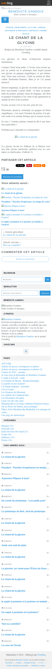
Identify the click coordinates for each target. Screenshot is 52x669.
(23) (7, 425)
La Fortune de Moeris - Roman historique (20, 380)
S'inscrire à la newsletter (12, 176)
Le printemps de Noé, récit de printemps (23, 511)
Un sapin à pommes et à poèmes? (20, 612)
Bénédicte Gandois (26, 11)
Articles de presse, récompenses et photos (20, 366)
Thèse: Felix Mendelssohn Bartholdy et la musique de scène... (25, 411)
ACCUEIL (6, 363)
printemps (20, 27)
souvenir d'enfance (16, 30)
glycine (32, 27)
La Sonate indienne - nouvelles (15, 386)
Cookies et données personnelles (17, 665)
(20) (6, 434)
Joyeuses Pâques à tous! (15, 478)
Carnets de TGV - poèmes (13, 372)
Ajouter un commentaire (25, 259)
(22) (7, 428)
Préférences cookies (38, 665)
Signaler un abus (30, 662)
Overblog (41, 654)
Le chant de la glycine (13, 457)
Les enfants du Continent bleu (15, 394)
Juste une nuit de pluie (13, 545)
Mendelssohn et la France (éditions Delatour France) (25, 403)
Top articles (9, 662)
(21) (14, 431)
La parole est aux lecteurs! (13, 383)
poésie (10, 27)
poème (43, 30)
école (26, 34)
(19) (7, 437)
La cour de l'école (11, 645)
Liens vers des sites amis (12, 400)
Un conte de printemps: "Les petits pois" (23, 500)
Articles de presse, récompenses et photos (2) (21, 369)
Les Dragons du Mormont (13, 392)
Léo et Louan (7, 389)
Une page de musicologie (13, 414)
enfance (33, 30)
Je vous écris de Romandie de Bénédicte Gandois (23, 374)
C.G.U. (41, 662)
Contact (18, 662)
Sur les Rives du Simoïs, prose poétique (19, 406)
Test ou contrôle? (11, 624)
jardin (41, 27)
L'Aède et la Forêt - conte (13, 377)
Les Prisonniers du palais (12, 397)
